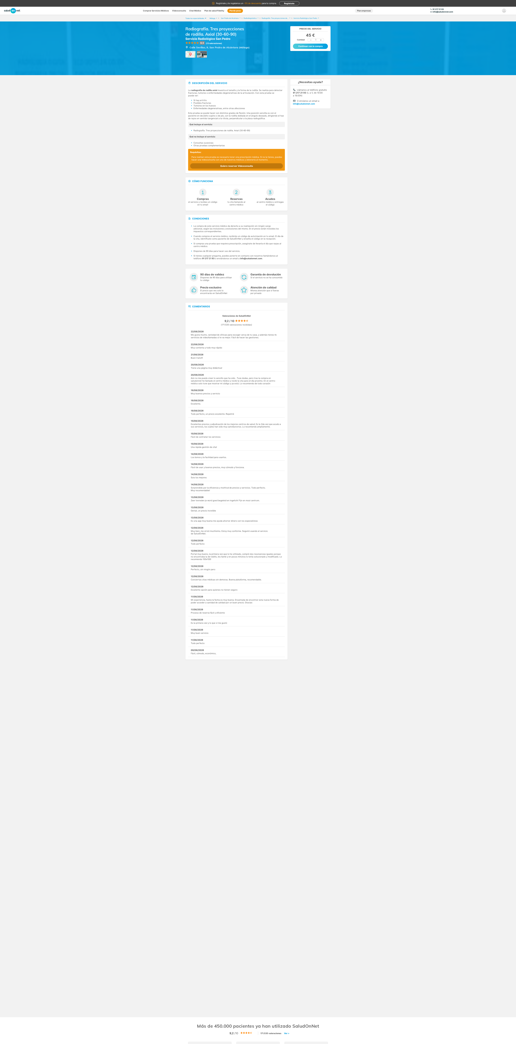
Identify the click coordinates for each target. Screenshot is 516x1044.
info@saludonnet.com (304, 103)
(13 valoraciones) (214, 43)
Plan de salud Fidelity (214, 11)
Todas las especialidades (194, 18)
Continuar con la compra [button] (310, 46)
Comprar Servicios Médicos (156, 11)
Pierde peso (235, 11)
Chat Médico (195, 11)
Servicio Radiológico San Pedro (207, 39)
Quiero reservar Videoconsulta (236, 166)
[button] (310, 40)
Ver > (286, 1033)
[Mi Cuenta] (504, 11)
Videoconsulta (179, 11)
